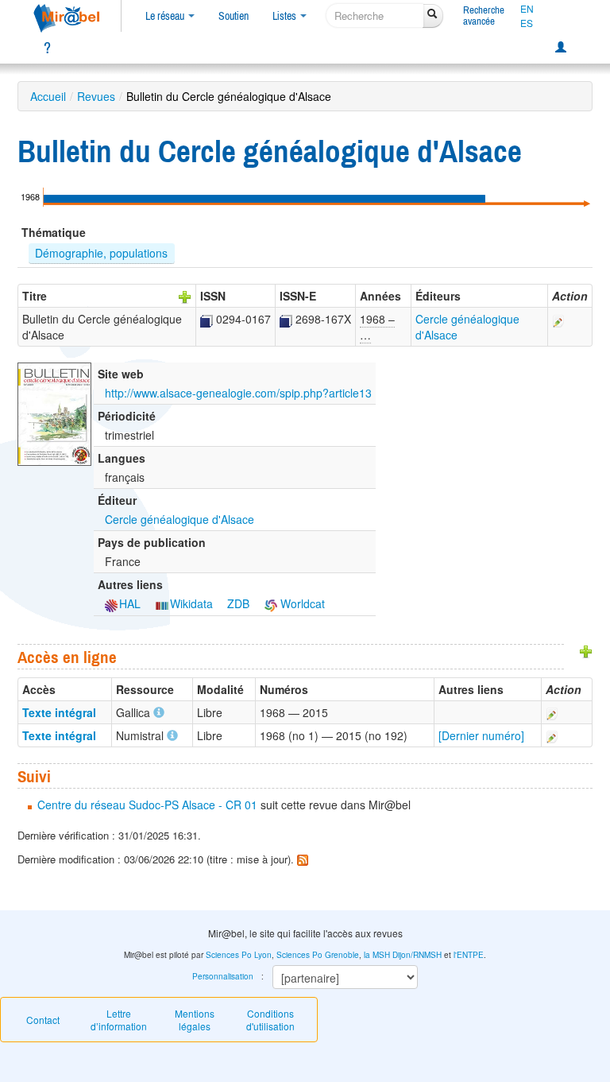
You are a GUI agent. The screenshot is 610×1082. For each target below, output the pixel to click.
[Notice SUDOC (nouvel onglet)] (206, 319)
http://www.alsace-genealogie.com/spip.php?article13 (238, 393)
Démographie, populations (101, 253)
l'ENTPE (469, 954)
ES (526, 23)
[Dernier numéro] (481, 735)
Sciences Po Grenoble (317, 954)
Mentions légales (194, 1019)
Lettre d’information (119, 1019)
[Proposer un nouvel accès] (586, 650)
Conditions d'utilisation (270, 1019)
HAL (130, 603)
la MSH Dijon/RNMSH (403, 954)
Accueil (48, 96)
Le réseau (166, 16)
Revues (96, 96)
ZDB (238, 603)
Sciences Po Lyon (239, 954)
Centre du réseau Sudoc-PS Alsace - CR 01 (147, 804)
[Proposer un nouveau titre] (185, 296)
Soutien (233, 16)
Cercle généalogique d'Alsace (179, 519)
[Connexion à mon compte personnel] (560, 48)
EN (527, 8)
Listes (285, 16)
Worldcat (301, 603)
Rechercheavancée (483, 15)
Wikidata (191, 603)
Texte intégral (59, 712)
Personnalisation (222, 976)
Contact (43, 1019)
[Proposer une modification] (558, 319)
